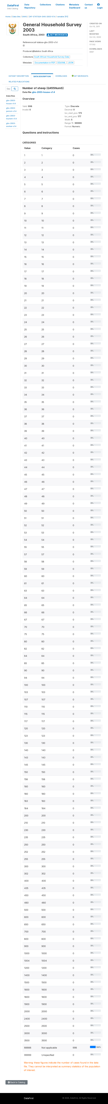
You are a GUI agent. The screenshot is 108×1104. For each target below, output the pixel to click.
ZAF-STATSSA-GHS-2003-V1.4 (42, 17)
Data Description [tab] (42, 76)
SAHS (24, 17)
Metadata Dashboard (74, 6)
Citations (60, 5)
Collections (45, 5)
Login (100, 8)
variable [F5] (62, 17)
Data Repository (29, 6)
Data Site (16, 17)
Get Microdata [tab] (81, 76)
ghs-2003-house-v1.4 (43, 92)
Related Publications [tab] (19, 82)
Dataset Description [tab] (19, 76)
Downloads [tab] (61, 76)
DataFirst (13, 5)
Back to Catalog (17, 1082)
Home (8, 17)
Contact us (89, 6)
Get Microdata (58, 35)
